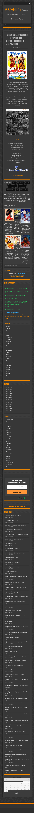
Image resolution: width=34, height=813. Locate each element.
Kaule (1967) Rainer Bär (11, 651)
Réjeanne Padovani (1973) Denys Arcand (16, 642)
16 (28, 785)
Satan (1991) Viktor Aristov (12, 557)
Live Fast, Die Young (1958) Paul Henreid (15, 587)
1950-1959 (9, 395)
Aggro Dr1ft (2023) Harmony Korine (14, 606)
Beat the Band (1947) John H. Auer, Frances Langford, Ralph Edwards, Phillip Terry (17, 253)
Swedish (8, 341)
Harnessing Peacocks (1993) (12, 567)
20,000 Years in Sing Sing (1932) (13, 548)
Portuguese (9, 337)
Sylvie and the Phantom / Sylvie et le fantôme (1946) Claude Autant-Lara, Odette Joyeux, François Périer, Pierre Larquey (8, 228)
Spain (7, 441)
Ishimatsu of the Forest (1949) (13, 515)
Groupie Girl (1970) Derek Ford (13, 745)
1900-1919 (9, 387)
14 (21, 785)
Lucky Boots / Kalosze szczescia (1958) (15, 525)
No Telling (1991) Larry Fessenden (14, 646)
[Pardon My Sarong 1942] (17, 65)
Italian (8, 335)
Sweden (8, 456)
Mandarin (8, 365)
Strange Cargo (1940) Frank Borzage (15, 765)
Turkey (8, 460)
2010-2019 (9, 408)
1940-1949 (9, 393)
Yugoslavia (9, 464)
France (8, 424)
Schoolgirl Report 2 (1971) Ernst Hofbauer (16, 698)
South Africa (9, 454)
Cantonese (9, 350)
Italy (7, 422)
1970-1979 (9, 400)
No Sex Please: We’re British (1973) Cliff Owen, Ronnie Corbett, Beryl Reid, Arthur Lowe (14, 199)
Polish (7, 363)
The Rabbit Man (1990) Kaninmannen (15, 601)
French (8, 328)
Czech (7, 361)
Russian (8, 371)
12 (14, 785)
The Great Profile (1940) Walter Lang (15, 615)
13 (18, 785)
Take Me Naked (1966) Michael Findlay (15, 660)
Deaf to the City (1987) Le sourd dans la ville (17, 596)
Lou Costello (22, 187)
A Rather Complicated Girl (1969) (14, 770)
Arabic (8, 354)
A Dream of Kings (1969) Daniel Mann (15, 703)
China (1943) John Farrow (12, 637)
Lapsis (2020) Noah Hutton (12, 736)
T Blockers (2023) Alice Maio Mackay (15, 731)
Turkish (8, 373)
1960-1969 (9, 397)
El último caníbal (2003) (11, 571)
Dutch (7, 358)
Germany (8, 432)
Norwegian (9, 369)
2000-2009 (9, 406)
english (27, 182)
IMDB (17, 139)
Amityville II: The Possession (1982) (14, 582)
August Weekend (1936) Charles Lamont (15, 592)
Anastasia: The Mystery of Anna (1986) (15, 656)
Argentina (8, 426)
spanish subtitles (10, 189)
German (8, 333)
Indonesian (9, 348)
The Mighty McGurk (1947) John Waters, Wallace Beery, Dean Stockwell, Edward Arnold (9, 255)
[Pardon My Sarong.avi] (17, 122)
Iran (7, 445)
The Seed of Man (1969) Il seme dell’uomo (16, 670)
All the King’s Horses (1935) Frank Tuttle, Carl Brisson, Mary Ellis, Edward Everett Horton (25, 229)
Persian (8, 376)
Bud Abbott (20, 182)
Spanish (8, 331)
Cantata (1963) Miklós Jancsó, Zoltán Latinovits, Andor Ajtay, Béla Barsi (18, 195)
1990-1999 (9, 404)
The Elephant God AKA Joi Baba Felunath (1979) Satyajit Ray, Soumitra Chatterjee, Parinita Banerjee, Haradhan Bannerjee (25, 257)
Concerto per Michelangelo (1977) (14, 529)
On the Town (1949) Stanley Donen (14, 674)
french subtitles (13, 187)
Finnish (8, 352)
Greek (7, 343)
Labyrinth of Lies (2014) (11, 520)
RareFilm (13, 9)
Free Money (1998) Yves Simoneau (14, 665)
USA (17, 189)
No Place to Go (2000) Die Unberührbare (16, 632)
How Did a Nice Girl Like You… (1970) (15, 553)
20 (18, 787)
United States (9, 419)
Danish (8, 346)
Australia (8, 428)
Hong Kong (9, 443)
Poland (8, 452)
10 (6, 785)
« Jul (16, 793)
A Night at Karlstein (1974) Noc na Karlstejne (17, 740)
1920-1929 (9, 389)
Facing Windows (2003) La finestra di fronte (16, 534)
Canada (8, 439)
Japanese (8, 339)
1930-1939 (9, 391)
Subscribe (17, 492)
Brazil (7, 430)
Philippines (9, 449)
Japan (7, 434)
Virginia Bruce (24, 189)
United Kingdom (10, 437)
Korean (8, 367)
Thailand (8, 458)
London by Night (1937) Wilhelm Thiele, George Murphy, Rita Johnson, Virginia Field (17, 227)
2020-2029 (9, 410)
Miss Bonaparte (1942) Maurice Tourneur (16, 750)
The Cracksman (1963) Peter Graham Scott (16, 720)
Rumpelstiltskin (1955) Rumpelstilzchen (15, 754)
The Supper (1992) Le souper (13, 562)
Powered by (12, 498)
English (8, 326)
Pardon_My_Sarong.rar (17, 175)
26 (14, 789)
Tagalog (8, 356)
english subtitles (12, 184)
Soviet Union (9, 462)
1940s (13, 182)
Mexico (8, 447)
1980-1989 (9, 402)
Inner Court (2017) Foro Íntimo (13, 610)
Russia (8, 467)
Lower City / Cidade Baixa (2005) (14, 539)
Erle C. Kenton (22, 184)
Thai (7, 378)
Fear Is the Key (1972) (11, 543)
